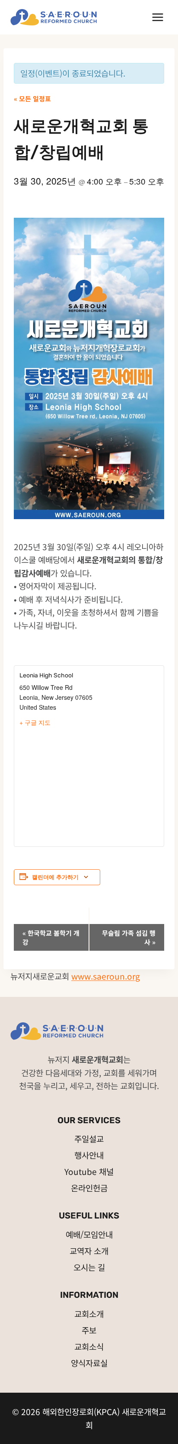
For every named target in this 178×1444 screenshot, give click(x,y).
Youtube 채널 (89, 1171)
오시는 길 (89, 1267)
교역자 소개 (89, 1250)
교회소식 (89, 1346)
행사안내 (89, 1155)
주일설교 (89, 1138)
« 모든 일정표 (32, 98)
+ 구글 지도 (35, 722)
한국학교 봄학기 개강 (50, 937)
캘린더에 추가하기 (55, 877)
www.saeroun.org (105, 976)
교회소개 (89, 1313)
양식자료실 (89, 1363)
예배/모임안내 (89, 1234)
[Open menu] (157, 17)
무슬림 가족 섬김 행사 (129, 937)
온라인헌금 (89, 1187)
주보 (89, 1330)
